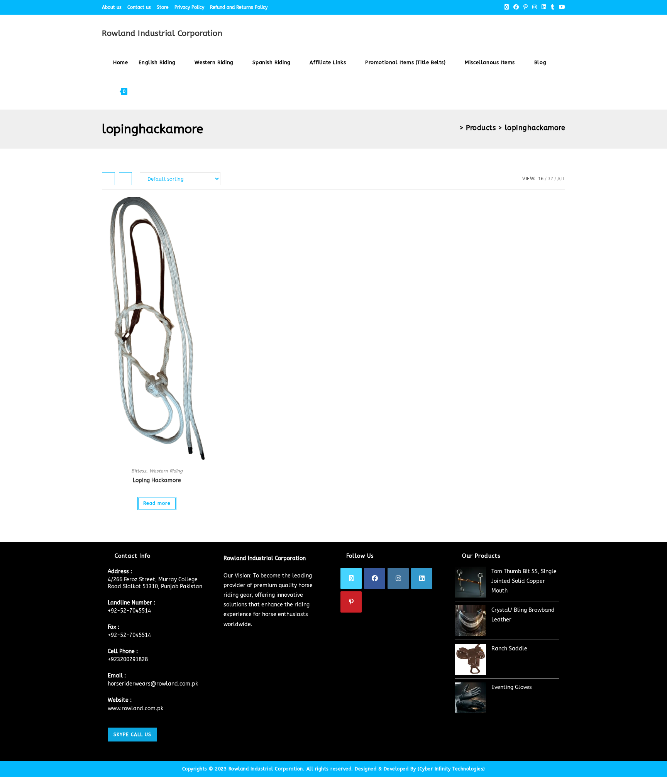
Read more (157, 503)
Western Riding (166, 471)
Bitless (138, 471)
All (561, 178)
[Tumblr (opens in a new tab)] (552, 7)
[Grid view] (108, 178)
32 (550, 178)
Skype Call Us (132, 734)
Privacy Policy (189, 7)
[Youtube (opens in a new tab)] (561, 7)
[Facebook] (374, 578)
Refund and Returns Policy (238, 7)
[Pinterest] (351, 602)
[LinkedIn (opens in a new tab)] (543, 7)
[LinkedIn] (421, 578)
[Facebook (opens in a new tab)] (516, 7)
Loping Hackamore (157, 480)
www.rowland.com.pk (135, 708)
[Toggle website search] (140, 91)
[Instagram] (398, 578)
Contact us (139, 7)
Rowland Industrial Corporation (162, 33)
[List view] (125, 178)
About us (112, 7)
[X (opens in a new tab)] (506, 7)
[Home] (454, 128)
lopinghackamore (535, 128)
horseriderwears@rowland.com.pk (153, 684)
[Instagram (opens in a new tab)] (534, 7)
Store (163, 7)
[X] (351, 578)
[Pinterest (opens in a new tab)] (525, 7)
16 (540, 178)
